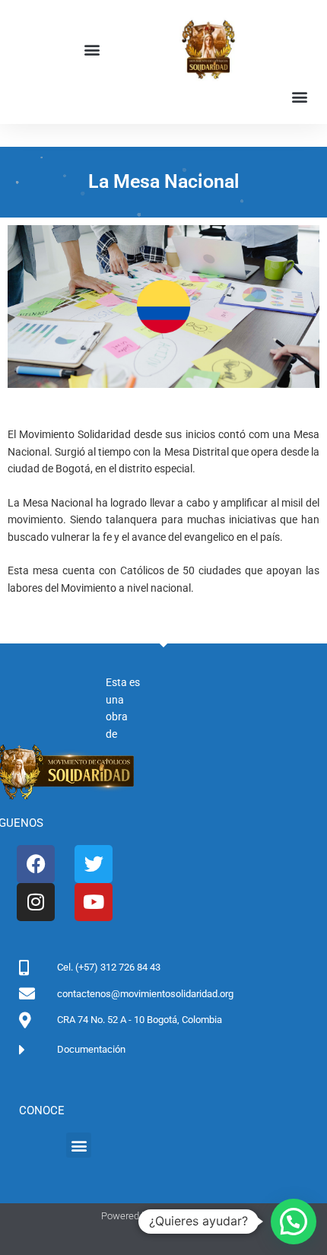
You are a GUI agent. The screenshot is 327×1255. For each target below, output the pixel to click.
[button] (91, 49)
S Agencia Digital (190, 1216)
